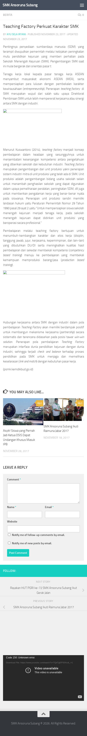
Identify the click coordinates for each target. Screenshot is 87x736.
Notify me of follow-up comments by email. (38, 535)
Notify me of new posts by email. (32, 543)
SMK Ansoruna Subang (20, 5)
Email (49, 507)
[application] (43, 678)
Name (11, 507)
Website (12, 521)
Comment (14, 479)
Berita (7, 15)
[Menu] (82, 5)
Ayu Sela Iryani (16, 34)
